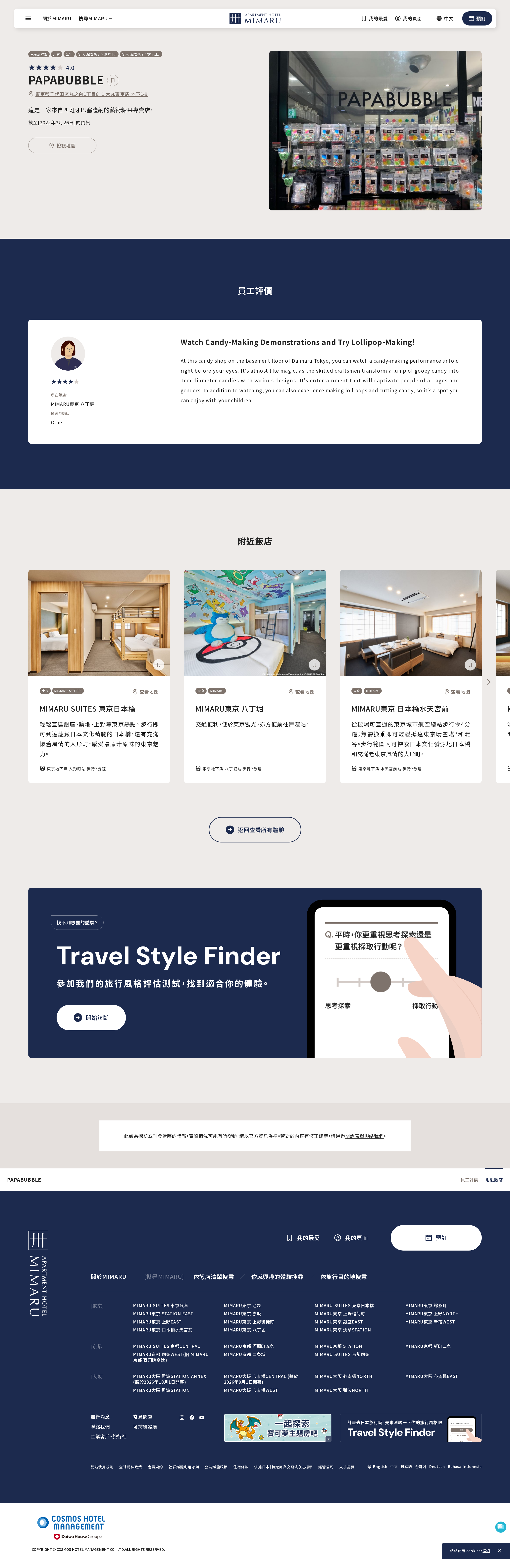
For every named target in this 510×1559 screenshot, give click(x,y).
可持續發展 (145, 1426)
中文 (394, 1466)
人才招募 (347, 1466)
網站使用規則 (102, 1466)
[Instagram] (182, 1417)
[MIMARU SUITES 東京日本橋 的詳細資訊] (99, 623)
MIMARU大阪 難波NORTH (341, 1390)
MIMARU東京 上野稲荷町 (340, 1313)
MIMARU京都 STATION (338, 1346)
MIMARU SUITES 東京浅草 (160, 1305)
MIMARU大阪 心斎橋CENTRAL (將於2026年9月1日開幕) (261, 1379)
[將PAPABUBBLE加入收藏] (113, 80)
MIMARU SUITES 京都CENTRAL (166, 1346)
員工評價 (469, 1179)
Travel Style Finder (169, 955)
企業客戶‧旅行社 (109, 1436)
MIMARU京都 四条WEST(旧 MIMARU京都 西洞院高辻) (171, 1357)
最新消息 (100, 1416)
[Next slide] (488, 682)
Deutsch (437, 1466)
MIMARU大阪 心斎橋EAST (431, 1376)
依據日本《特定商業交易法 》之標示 (283, 1466)
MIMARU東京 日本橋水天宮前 (400, 708)
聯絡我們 (100, 1426)
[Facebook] (192, 1417)
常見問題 (142, 1416)
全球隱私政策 (130, 1466)
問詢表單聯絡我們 (364, 1135)
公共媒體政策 (216, 1466)
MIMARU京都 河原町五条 (249, 1346)
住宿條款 (241, 1466)
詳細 (486, 1550)
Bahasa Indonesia (465, 1466)
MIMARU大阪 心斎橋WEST (251, 1390)
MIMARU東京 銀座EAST (339, 1321)
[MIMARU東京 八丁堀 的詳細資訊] (255, 623)
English (380, 1466)
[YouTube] (202, 1417)
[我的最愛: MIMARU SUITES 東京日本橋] (158, 665)
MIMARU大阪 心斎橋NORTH (344, 1376)
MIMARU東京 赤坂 (242, 1313)
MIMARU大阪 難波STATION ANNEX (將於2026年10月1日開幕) (169, 1379)
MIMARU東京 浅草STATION (343, 1329)
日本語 (406, 1466)
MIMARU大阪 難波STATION (161, 1390)
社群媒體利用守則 (184, 1466)
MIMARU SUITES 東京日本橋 (88, 708)
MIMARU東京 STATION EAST (163, 1313)
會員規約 (155, 1466)
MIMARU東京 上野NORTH (432, 1313)
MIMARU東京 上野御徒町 (249, 1321)
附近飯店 (494, 1179)
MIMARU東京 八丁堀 (229, 708)
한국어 (420, 1466)
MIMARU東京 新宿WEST (430, 1321)
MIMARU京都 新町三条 (428, 1346)
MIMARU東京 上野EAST (157, 1321)
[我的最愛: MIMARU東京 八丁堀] (314, 665)
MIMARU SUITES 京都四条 (342, 1354)
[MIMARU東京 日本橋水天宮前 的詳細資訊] (411, 623)
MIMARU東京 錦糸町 (426, 1305)
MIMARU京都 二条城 (245, 1354)
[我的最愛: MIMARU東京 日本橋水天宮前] (470, 665)
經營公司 (326, 1466)
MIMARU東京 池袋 (242, 1305)
